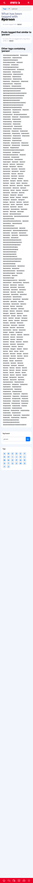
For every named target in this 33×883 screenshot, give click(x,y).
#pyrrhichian (21, 379)
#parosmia (26, 185)
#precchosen (6, 325)
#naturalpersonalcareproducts (10, 154)
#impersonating (16, 133)
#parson (13, 190)
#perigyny (5, 202)
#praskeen (17, 320)
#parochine (12, 185)
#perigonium (6, 199)
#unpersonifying (15, 417)
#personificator (16, 299)
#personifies (14, 301)
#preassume (20, 322)
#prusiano (24, 370)
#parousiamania (7, 188)
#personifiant (23, 294)
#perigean (20, 195)
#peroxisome (19, 204)
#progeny (5, 360)
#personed (13, 292)
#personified (25, 299)
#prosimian (21, 365)
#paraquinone (6, 169)
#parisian (26, 180)
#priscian (5, 351)
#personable (6, 209)
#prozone (18, 370)
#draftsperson (6, 86)
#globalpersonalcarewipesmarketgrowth (13, 105)
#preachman (24, 320)
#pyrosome (21, 377)
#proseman (14, 365)
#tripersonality (24, 401)
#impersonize (24, 143)
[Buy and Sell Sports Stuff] (18, 880)
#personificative (7, 299)
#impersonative (17, 135)
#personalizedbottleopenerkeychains (12, 242)
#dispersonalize (15, 81)
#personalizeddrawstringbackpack (11, 244)
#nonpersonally (15, 157)
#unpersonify (6, 417)
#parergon (14, 178)
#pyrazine (18, 375)
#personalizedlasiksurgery (9, 251)
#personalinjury (7, 223)
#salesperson (15, 384)
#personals (14, 275)
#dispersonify (17, 83)
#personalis (22, 228)
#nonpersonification (8, 159)
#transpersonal (7, 398)
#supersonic (25, 393)
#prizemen (12, 353)
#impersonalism (17, 121)
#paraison (19, 166)
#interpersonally (16, 145)
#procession (6, 356)
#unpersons (24, 417)
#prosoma (5, 367)
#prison (21, 351)
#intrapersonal (25, 145)
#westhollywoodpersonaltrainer (11, 420)
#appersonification (17, 57)
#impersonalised (16, 119)
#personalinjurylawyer (8, 225)
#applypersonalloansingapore (10, 60)
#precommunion (7, 330)
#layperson (6, 147)
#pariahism (6, 180)
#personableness (15, 209)
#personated (13, 287)
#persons (12, 306)
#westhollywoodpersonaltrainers (11, 422)
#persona (20, 206)
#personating (6, 289)
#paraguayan (12, 166)
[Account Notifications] (28, 880)
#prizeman (5, 353)
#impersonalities (7, 124)
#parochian (24, 183)
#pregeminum (19, 332)
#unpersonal (6, 410)
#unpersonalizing (7, 415)
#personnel (6, 306)
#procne (26, 356)
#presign (12, 341)
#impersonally (6, 131)
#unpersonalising (25, 410)
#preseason (6, 339)
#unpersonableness (17, 408)
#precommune (20, 327)
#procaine (25, 353)
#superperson (18, 389)
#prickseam (6, 349)
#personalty (26, 282)
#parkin (18, 183)
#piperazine (20, 313)
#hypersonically (7, 112)
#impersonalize (18, 126)
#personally (19, 273)
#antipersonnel (24, 55)
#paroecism (20, 185)
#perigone (18, 197)
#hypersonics (16, 112)
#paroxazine (16, 188)
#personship (19, 306)
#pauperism (25, 190)
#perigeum (5, 197)
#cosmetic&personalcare (9, 69)
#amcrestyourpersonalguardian (11, 55)
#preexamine (22, 330)
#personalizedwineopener (9, 266)
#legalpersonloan (14, 147)
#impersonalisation (24, 116)
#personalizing (7, 268)
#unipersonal (24, 403)
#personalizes (21, 266)
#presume (14, 346)
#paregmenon (6, 178)
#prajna (5, 320)
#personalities (6, 235)
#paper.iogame (7, 161)
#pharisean (21, 308)
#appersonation (7, 57)
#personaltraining (17, 282)
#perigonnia (14, 199)
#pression (25, 341)
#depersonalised (16, 71)
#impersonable (7, 116)
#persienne (6, 206)
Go (28, 439)
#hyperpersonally (16, 109)
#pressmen (13, 344)
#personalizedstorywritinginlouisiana (12, 259)
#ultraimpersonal (16, 403)
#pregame (11, 332)
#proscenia (20, 363)
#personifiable (14, 294)
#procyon (5, 358)
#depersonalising (7, 74)
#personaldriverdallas (8, 218)
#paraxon (13, 173)
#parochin (5, 185)
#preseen (12, 339)
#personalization (23, 235)
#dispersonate (24, 81)
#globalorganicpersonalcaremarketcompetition (14, 93)
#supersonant (16, 393)
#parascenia (22, 169)
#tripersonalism (7, 401)
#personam (6, 285)
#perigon (12, 197)
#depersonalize (7, 76)
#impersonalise (7, 119)
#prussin (12, 372)
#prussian (5, 372)
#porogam (17, 318)
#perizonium (6, 204)
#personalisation (7, 230)
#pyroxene (5, 379)
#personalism (6, 232)
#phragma (5, 311)
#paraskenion (15, 171)
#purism (24, 372)
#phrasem (12, 311)
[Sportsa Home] (4, 880)
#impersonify (6, 143)
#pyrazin (12, 375)
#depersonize (6, 81)
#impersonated (24, 131)
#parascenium (6, 171)
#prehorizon (6, 334)
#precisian (5, 327)
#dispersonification (8, 83)
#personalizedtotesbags (9, 263)
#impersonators (7, 138)
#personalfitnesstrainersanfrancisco (12, 221)
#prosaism (13, 363)
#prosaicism (6, 363)
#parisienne (6, 183)
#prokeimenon (18, 360)
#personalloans (20, 270)
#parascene (14, 169)
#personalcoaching (8, 216)
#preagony (5, 322)
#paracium (22, 161)
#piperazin (12, 313)
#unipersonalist (7, 405)
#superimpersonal (16, 386)
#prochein (19, 356)
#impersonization (15, 143)
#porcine (19, 315)
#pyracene (5, 375)
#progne (11, 360)
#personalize (6, 237)
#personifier (6, 301)
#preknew (13, 334)
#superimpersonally (8, 389)
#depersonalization (18, 74)
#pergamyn (6, 195)
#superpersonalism (17, 391)
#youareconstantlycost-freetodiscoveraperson (14, 424)
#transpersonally (16, 398)
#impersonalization (8, 126)
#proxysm (11, 370)
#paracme (5, 164)
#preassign (13, 322)
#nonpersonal (6, 157)
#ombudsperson (19, 159)
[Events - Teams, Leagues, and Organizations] (14, 880)
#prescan (12, 337)
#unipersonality (16, 405)
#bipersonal (20, 62)
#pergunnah (13, 195)
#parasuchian (6, 173)
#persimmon (13, 206)
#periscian (12, 202)
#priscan (25, 349)
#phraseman (19, 311)
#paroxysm (23, 188)
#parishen (19, 180)
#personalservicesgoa (8, 277)
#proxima (18, 367)
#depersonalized (16, 76)
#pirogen (13, 315)
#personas (20, 285)
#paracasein (15, 161)
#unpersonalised (15, 410)
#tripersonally (6, 403)
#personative (22, 289)
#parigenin (13, 180)
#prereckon (6, 337)
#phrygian (26, 311)
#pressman (6, 344)
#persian (26, 204)
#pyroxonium (13, 379)
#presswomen (6, 346)
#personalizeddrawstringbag (10, 247)
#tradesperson (24, 396)
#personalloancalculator (9, 270)
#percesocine (6, 192)
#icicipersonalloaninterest (20, 114)
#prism (11, 351)
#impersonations (7, 135)
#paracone (12, 164)
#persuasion (6, 308)
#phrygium (5, 313)
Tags (5, 9)
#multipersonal (16, 152)
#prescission (20, 337)
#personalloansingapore (9, 273)
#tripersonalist (16, 401)
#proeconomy (20, 358)
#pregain (5, 332)
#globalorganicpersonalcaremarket (12, 90)
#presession (20, 339)
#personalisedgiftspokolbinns (20, 230)
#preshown (6, 341)
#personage (13, 211)
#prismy (16, 351)
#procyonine (12, 358)
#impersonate (15, 131)
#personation (14, 289)
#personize (23, 304)
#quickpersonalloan (8, 382)
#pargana (20, 178)
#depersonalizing (17, 79)
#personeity (20, 292)
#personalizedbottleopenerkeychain (12, 240)
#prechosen (22, 325)
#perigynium (21, 199)
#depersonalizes (7, 79)
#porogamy (24, 318)
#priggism (13, 349)
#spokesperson (7, 386)
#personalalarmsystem (15, 214)
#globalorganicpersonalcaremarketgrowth (13, 95)
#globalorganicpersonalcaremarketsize (13, 98)
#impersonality (16, 124)
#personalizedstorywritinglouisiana (12, 261)
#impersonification (16, 140)
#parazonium (6, 176)
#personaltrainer (7, 282)
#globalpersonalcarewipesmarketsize (12, 107)
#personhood (6, 294)
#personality (15, 235)
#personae (5, 211)
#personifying (6, 304)
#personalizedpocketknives (10, 256)
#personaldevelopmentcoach (21, 216)
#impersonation (25, 133)
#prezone (20, 346)
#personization (15, 304)
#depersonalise (7, 71)
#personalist (14, 232)
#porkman (11, 318)
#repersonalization (19, 382)
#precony (15, 330)
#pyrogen (5, 377)
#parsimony (6, 190)
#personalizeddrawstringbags (10, 249)
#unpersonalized (16, 412)
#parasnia (22, 171)
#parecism (21, 176)
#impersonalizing (17, 128)
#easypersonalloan (16, 86)
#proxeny (12, 367)
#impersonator (25, 135)
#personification (7, 296)
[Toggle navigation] (28, 2)
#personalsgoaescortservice (10, 280)
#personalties (22, 280)
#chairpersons (14, 64)
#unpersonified (25, 415)
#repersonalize (7, 384)
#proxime (24, 367)
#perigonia (25, 197)
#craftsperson (20, 69)
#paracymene (20, 164)
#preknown (26, 334)
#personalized (14, 237)
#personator (6, 292)
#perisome (25, 202)
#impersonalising (7, 121)
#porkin (5, 318)
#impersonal (15, 116)
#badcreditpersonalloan (9, 62)
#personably (24, 209)
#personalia (25, 221)
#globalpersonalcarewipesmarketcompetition (14, 102)
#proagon (19, 353)
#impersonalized (7, 128)
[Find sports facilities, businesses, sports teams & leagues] (23, 880)
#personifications (17, 296)
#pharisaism (14, 308)
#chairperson (6, 64)
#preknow (19, 334)
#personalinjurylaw (17, 223)
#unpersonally (16, 415)
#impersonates (7, 133)
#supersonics (16, 396)
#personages (20, 211)
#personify (21, 301)
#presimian (19, 341)
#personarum (13, 285)
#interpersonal (6, 145)
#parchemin (14, 176)
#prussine (17, 372)
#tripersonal (25, 398)
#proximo (5, 370)
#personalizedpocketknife (9, 254)
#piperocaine (6, 315)
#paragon (5, 166)
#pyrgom (24, 375)
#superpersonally (7, 393)
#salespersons (23, 384)
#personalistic (22, 232)
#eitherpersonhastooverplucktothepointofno (14, 88)
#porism (25, 315)
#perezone (21, 192)
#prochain (13, 356)
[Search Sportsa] (4, 2)
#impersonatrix (7, 140)
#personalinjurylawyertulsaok (10, 228)
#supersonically (7, 396)
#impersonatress (16, 138)
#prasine (11, 320)
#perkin (13, 204)
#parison (13, 183)
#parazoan (20, 173)
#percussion (14, 192)
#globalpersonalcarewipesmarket (11, 100)
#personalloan (15, 268)
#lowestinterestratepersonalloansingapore (13, 150)
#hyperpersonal (7, 109)
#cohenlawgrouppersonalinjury (10, 67)
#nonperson (23, 154)
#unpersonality (7, 412)
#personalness (6, 275)
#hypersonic (26, 109)
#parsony (18, 190)
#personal (5, 214)
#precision (12, 327)
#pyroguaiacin (13, 377)
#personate (6, 287)
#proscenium (6, 365)
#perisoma (19, 202)
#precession (14, 325)
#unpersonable (7, 408)
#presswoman (20, 344)
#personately (21, 287)
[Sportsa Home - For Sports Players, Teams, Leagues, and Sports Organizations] (16, 2)
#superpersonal (7, 391)
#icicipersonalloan (7, 114)
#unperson (24, 405)
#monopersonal (7, 152)
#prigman (19, 349)
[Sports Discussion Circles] (9, 880)
